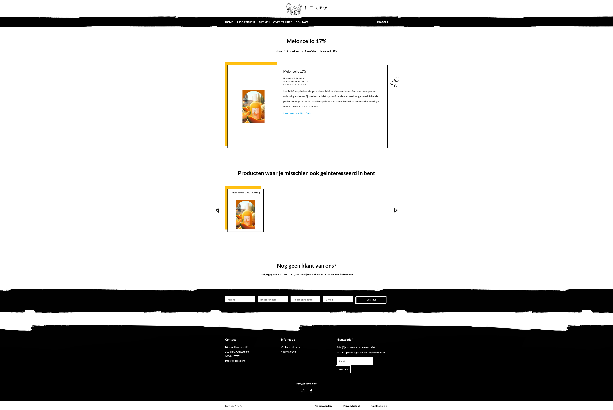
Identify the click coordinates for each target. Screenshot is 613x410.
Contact (302, 22)
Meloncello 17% (328, 51)
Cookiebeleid (379, 405)
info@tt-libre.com (235, 360)
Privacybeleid (351, 405)
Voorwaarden (288, 351)
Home (229, 22)
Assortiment (246, 22)
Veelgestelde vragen (292, 346)
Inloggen (382, 21)
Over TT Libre (282, 22)
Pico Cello (310, 51)
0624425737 (232, 356)
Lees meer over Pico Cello (297, 113)
